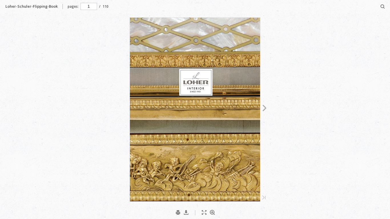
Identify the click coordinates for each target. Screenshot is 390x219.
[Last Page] (264, 198)
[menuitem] (383, 6)
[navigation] (89, 6)
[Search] (383, 7)
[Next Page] (264, 109)
